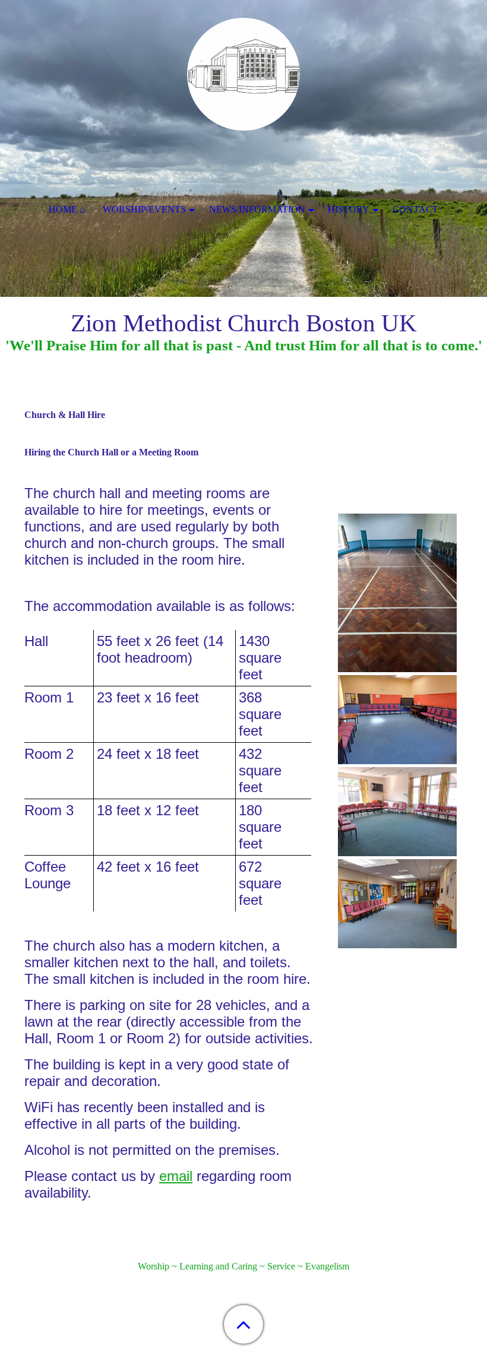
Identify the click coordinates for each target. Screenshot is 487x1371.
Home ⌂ (67, 209)
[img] (243, 74)
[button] (243, 1324)
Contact (415, 209)
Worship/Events (144, 209)
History (348, 209)
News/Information (257, 209)
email (175, 1176)
